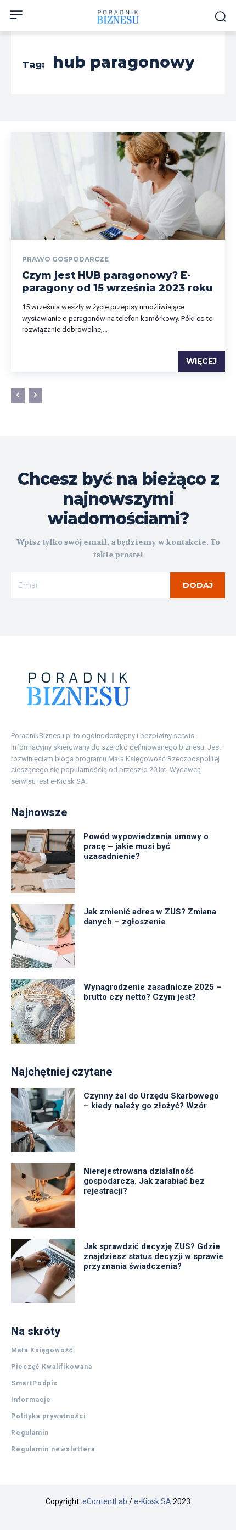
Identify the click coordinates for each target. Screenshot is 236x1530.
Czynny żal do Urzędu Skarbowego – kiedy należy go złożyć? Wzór (151, 1101)
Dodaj (198, 585)
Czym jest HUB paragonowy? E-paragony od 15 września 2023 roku (117, 281)
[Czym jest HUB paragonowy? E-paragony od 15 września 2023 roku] (118, 186)
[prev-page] (18, 395)
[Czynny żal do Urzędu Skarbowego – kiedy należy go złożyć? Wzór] (43, 1120)
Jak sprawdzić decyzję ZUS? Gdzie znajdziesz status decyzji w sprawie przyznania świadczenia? (153, 1256)
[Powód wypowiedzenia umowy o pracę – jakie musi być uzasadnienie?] (43, 861)
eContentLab (104, 1501)
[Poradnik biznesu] (118, 17)
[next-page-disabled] (35, 395)
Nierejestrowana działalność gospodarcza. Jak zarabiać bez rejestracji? (144, 1181)
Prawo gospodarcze (65, 259)
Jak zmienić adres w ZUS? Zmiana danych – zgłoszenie (149, 917)
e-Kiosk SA (152, 1501)
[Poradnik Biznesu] (118, 688)
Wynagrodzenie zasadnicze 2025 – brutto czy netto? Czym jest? (152, 992)
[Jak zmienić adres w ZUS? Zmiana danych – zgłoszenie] (43, 936)
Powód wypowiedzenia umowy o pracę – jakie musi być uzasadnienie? (146, 846)
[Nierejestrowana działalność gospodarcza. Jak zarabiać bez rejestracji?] (43, 1195)
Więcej (201, 361)
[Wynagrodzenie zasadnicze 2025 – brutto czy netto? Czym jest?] (43, 1011)
